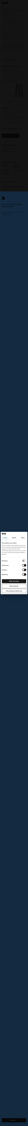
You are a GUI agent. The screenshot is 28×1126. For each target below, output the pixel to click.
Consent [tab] (5, 537)
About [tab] (23, 537)
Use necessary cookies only (14, 591)
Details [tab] (14, 537)
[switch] (24, 565)
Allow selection (14, 586)
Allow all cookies (14, 581)
